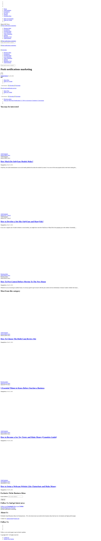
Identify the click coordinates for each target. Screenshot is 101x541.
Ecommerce (7, 11)
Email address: (4, 496)
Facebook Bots (7, 16)
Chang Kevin (4, 76)
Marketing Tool (8, 37)
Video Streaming (8, 34)
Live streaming (7, 32)
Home (5, 9)
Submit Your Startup (9, 539)
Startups (6, 14)
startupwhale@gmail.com (13, 518)
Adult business (7, 10)
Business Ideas (7, 28)
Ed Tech (6, 13)
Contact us (6, 537)
